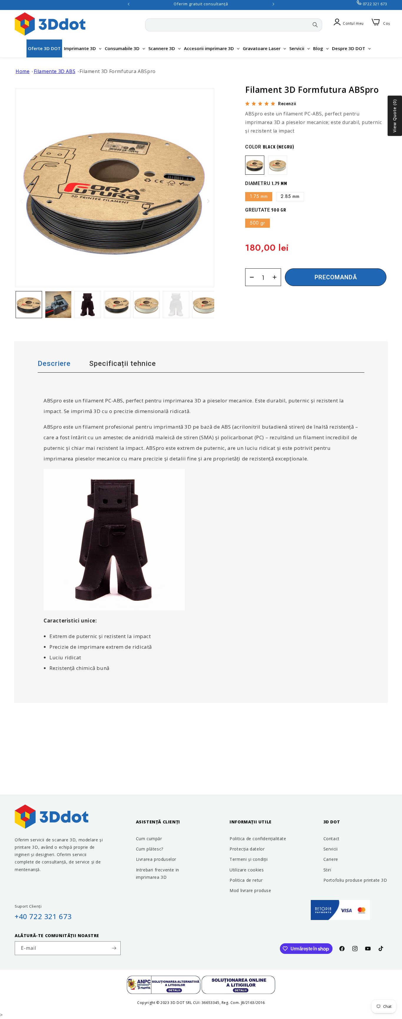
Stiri (327, 870)
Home (22, 71)
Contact (331, 838)
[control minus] (249, 277)
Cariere (330, 859)
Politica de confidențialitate (258, 838)
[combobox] (233, 25)
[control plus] (276, 277)
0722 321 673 (375, 3)
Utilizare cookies (247, 870)
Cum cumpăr (149, 838)
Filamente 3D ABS (55, 71)
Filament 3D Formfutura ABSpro (117, 71)
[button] (208, 201)
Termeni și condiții (249, 859)
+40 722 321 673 (43, 916)
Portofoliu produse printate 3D (355, 880)
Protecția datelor (247, 849)
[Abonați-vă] (113, 948)
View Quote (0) (394, 116)
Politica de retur (246, 880)
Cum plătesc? (149, 849)
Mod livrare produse (250, 890)
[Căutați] (315, 24)
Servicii (330, 849)
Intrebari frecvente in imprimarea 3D (157, 873)
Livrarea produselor (156, 859)
